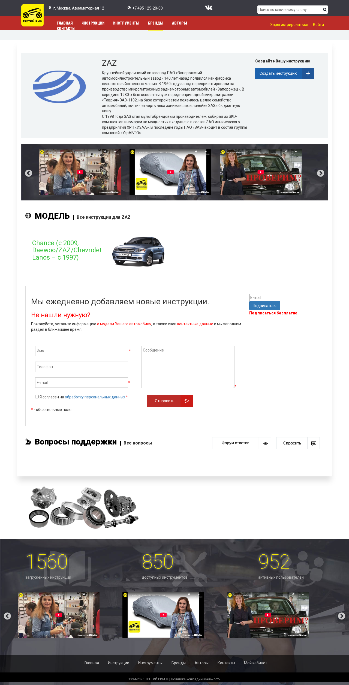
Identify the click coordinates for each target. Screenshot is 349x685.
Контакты (66, 28)
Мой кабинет (255, 663)
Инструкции (93, 23)
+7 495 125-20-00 (147, 8)
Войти (318, 24)
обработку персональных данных (95, 397)
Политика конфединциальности (196, 679)
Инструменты (126, 23)
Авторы (179, 23)
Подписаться (264, 306)
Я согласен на (83, 397)
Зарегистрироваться (289, 24)
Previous (24, 172)
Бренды (155, 23)
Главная (92, 663)
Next (324, 172)
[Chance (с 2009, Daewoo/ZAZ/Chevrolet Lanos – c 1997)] (100, 275)
